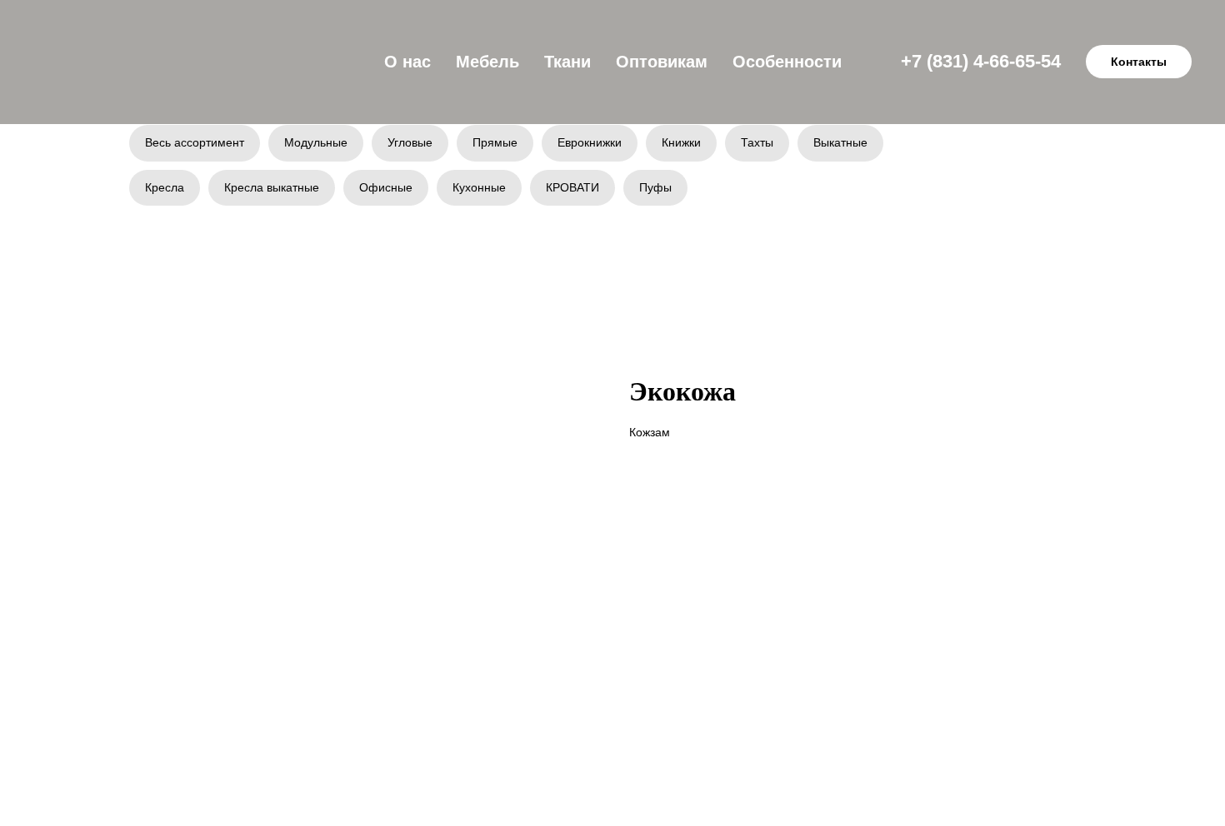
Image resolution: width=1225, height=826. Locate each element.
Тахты (757, 142)
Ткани (567, 61)
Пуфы (655, 187)
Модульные (316, 142)
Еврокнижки (590, 142)
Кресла (164, 187)
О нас (407, 61)
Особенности (787, 61)
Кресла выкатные (271, 187)
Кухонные (479, 187)
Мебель (487, 61)
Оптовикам (662, 61)
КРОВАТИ (572, 187)
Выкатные (840, 142)
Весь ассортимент (194, 142)
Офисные (385, 187)
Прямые (495, 142)
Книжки (681, 142)
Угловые (410, 142)
